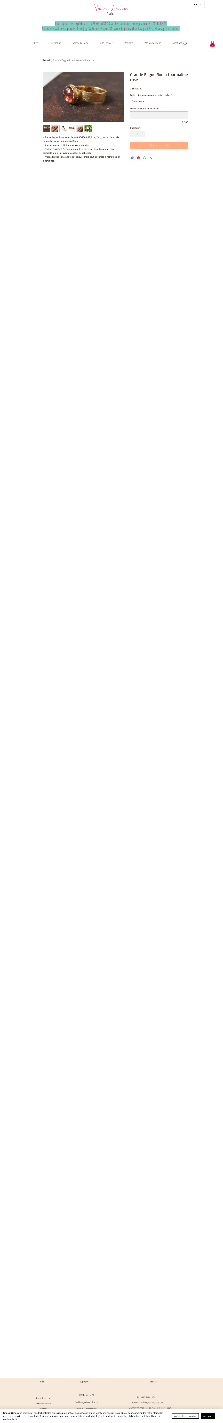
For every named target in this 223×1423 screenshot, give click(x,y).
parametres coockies (185, 1416)
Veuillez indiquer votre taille (144, 108)
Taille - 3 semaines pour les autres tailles (151, 95)
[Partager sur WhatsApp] (145, 158)
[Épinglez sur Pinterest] (138, 158)
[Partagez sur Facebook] (132, 158)
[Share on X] (151, 158)
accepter (207, 1416)
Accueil (47, 60)
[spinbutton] (138, 134)
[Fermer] (219, 1415)
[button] (80, 43)
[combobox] (159, 101)
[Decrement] (133, 134)
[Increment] (143, 134)
